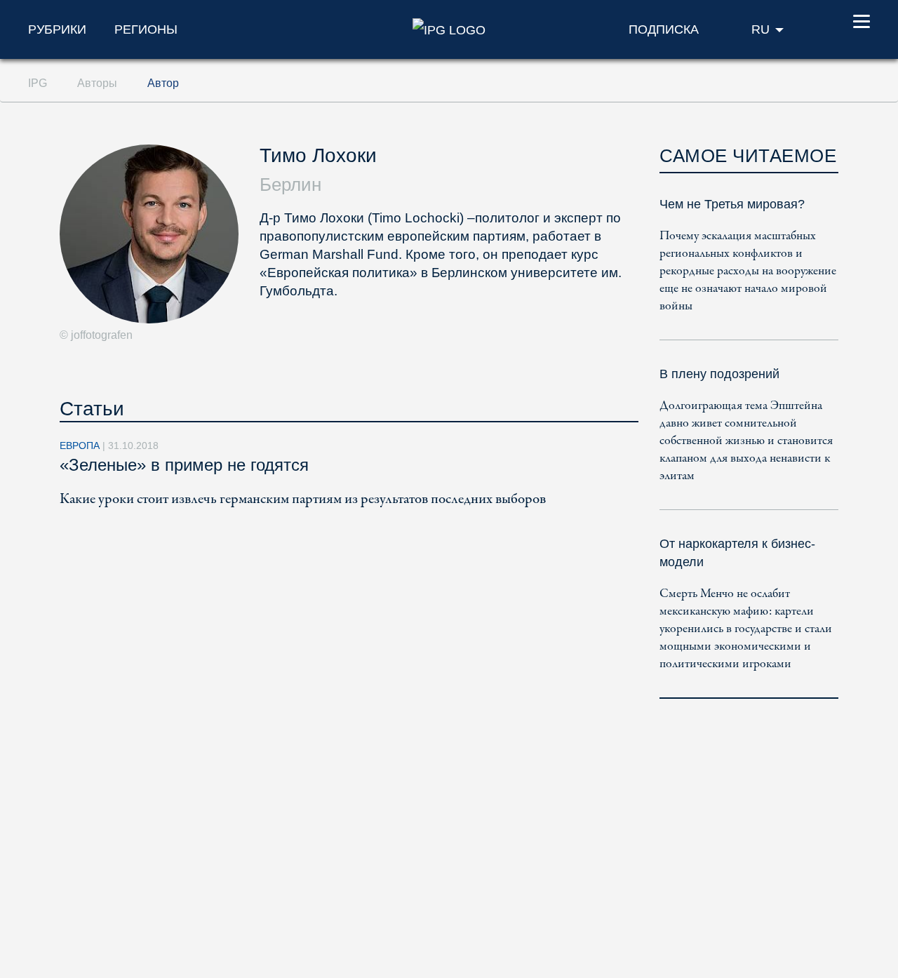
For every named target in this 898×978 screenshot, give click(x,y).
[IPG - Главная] (449, 29)
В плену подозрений (719, 374)
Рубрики (57, 29)
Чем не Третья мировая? (732, 204)
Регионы (145, 29)
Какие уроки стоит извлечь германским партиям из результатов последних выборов (303, 499)
